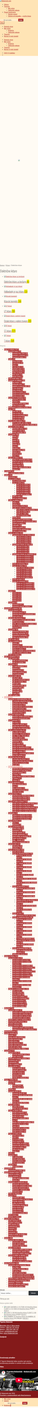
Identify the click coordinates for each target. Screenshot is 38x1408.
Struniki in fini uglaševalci (21, 529)
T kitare (16, 780)
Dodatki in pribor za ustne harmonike (21, 1279)
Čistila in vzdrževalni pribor (22, 460)
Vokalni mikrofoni (15, 1026)
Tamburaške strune (20, 954)
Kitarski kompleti (19, 772)
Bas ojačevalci (14, 720)
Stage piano (17, 616)
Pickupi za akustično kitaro (22, 815)
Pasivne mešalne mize (21, 1055)
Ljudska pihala (18, 1107)
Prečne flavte (18, 1087)
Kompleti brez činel (20, 353)
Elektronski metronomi (20, 1184)
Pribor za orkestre (15, 1194)
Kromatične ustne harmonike (19, 1281)
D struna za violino (23, 539)
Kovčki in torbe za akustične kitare (25, 803)
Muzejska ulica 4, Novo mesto (9, 1326)
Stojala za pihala (19, 1130)
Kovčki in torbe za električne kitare (25, 807)
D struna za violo (22, 550)
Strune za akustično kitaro (22, 854)
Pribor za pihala (15, 1111)
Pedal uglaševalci (19, 745)
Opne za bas (17, 413)
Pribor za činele (18, 373)
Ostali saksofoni (18, 1159)
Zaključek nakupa (13, 10)
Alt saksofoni (17, 1157)
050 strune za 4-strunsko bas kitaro (25, 897)
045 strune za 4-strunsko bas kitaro (25, 893)
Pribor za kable (14, 695)
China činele (17, 361)
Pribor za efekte (19, 751)
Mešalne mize (14, 1053)
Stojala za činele (19, 392)
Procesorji (12, 1228)
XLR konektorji (18, 674)
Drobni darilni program (20, 1178)
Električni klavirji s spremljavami (24, 614)
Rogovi (11, 1153)
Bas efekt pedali (19, 732)
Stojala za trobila (19, 1147)
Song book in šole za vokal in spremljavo (21, 986)
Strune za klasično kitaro (21, 948)
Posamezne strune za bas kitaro (24, 903)
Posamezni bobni (19, 357)
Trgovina (7, 6)
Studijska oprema (19, 109)
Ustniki (16, 1151)
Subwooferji (17, 1076)
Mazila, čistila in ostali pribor (23, 1122)
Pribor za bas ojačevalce (21, 728)
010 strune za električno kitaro (24, 928)
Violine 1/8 (17, 597)
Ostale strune (18, 852)
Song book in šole (15, 958)
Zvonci (15, 456)
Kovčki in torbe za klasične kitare (24, 809)
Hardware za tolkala (16, 380)
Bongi (15, 438)
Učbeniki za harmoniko (20, 998)
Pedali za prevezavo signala (23, 749)
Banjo (15, 823)
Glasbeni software (15, 1223)
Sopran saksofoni (19, 1161)
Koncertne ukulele (19, 1242)
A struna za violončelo (25, 556)
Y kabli (16, 693)
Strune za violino (19, 566)
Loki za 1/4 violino (23, 487)
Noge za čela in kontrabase (22, 519)
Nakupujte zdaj (6, 65)
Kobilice (16, 504)
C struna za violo (22, 548)
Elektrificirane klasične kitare (23, 796)
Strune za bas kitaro (20, 886)
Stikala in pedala (19, 649)
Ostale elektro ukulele (21, 1252)
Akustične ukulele (16, 1240)
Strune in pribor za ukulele (18, 1255)
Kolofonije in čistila (20, 506)
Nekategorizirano (19, 60)
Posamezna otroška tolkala (18, 1049)
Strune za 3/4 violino (24, 575)
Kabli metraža (13, 659)
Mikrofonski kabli (19, 686)
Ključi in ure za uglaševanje (22, 461)
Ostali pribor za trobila (20, 1143)
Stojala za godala (19, 527)
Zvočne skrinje (18, 792)
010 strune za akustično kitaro (24, 860)
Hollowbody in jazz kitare (22, 771)
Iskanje (20, 20)
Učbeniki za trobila (19, 1006)
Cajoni (15, 440)
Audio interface (14, 1221)
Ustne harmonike (19, 170)
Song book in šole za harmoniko (23, 968)
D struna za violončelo (25, 560)
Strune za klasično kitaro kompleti (24, 951)
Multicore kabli (18, 687)
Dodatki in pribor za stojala (22, 1199)
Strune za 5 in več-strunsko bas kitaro (26, 907)
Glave (15, 786)
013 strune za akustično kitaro (24, 872)
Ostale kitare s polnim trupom (23, 776)
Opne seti (16, 411)
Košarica (11, 30)
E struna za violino (23, 541)
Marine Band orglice (20, 1269)
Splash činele (17, 376)
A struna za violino (23, 537)
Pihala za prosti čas (20, 1109)
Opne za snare (18, 417)
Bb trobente (17, 1167)
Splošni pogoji (12, 14)
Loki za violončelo (19, 498)
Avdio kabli (17, 678)
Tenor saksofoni (18, 1163)
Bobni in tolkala (19, 243)
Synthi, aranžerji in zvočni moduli (24, 624)
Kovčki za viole (22, 514)
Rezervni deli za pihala (20, 1128)
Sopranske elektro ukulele (21, 1253)
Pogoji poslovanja (10, 12)
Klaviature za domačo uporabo (23, 620)
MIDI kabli (16, 684)
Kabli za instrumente (20, 660)
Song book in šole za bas (21, 960)
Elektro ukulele (14, 1248)
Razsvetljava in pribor (16, 1170)
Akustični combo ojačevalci (22, 716)
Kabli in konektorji (19, 194)
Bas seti (16, 765)
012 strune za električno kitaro (24, 936)
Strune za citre (18, 914)
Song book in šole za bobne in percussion (22, 963)
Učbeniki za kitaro (19, 1000)
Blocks (15, 436)
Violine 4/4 (17, 601)
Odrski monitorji (18, 1072)
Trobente (12, 1165)
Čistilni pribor (18, 829)
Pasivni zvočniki (18, 1074)
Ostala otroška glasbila (16, 1037)
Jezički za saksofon (20, 1114)
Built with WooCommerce (22, 1395)
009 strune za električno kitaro (24, 924)
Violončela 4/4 (18, 604)
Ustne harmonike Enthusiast (23, 1275)
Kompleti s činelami (20, 355)
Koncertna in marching (17, 398)
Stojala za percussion (20, 394)
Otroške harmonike (15, 1039)
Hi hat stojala (17, 388)
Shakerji (16, 452)
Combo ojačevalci (19, 784)
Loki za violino (18, 483)
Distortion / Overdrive (21, 734)
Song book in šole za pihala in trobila (22, 982)
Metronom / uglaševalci (21, 1190)
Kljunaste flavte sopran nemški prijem (22, 1100)
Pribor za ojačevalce (20, 790)
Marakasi (16, 448)
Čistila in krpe (18, 1136)
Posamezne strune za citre (26, 915)
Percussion (13, 434)
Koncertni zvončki (19, 400)
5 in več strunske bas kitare (22, 761)
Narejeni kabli (14, 676)
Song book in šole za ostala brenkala (21, 978)
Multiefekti (17, 742)
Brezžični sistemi (15, 1010)
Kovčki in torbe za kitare (18, 801)
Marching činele (18, 371)
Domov (2, 265)
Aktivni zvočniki (18, 1068)
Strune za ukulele (19, 1259)
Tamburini (17, 454)
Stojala (12, 1196)
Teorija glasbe (18, 995)
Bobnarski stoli (18, 384)
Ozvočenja (19, 146)
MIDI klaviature (18, 622)
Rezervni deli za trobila (20, 1145)
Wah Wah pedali (19, 755)
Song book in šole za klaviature (24, 971)
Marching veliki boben (20, 404)
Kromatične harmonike (20, 635)
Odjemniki (13, 813)
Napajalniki (17, 645)
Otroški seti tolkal (15, 1047)
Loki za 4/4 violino (23, 492)
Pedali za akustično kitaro (21, 747)
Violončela (12, 603)
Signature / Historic (15, 1282)
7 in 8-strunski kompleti (25, 939)
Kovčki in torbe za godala (22, 508)
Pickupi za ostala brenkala (22, 819)
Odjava (6, 4)
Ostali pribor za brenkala (21, 836)
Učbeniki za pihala (19, 1004)
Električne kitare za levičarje (22, 769)
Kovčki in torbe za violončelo (27, 510)
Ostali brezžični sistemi (21, 1018)
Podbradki (17, 525)
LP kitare (16, 774)
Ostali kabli (17, 689)
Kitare (19, 255)
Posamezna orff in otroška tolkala (24, 425)
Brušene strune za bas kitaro (27, 900)
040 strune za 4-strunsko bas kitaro (25, 889)
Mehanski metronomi (20, 1188)
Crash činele (17, 363)
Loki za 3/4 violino (23, 490)
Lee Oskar (16, 1267)
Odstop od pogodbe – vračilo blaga (19, 16)
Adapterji (16, 668)
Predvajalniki (13, 1062)
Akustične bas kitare (20, 703)
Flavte (11, 1083)
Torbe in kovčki (18, 1149)
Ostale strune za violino (25, 568)
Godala (19, 231)
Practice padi (18, 465)
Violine (12, 591)
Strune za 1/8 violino (24, 574)
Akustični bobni (14, 351)
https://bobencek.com (11, 1333)
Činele (11, 359)
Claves (16, 442)
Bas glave (16, 722)
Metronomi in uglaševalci (18, 1182)
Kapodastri (17, 830)
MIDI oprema (13, 1225)
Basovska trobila (14, 1082)
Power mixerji (17, 1056)
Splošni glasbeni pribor (19, 158)
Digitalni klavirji (15, 610)
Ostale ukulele (18, 1244)
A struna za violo (22, 546)
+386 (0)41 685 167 (12, 1329)
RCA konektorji (18, 670)
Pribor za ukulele (19, 1257)
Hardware (17, 848)
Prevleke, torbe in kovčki (21, 467)
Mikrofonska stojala (20, 1205)
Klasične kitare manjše (21, 800)
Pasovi (16, 1126)
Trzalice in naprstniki (21, 842)
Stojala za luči (18, 1211)
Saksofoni (13, 1155)
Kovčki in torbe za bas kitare (23, 805)
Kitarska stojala (18, 832)
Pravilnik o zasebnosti (7, 1395)
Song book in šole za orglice (22, 975)
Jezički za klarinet (19, 1112)
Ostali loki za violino (24, 494)
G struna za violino (23, 543)
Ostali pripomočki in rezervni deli (24, 521)
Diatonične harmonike (20, 631)
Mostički (16, 518)
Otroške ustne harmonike (17, 1045)
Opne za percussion (20, 415)
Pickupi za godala (19, 523)
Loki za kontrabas (19, 481)
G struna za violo (22, 552)
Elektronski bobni (15, 378)
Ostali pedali (18, 744)
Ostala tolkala (18, 450)
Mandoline (16, 825)
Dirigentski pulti (18, 1197)
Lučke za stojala (18, 1203)
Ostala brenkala (14, 821)
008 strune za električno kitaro (24, 920)
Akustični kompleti (19, 709)
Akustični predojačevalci (21, 718)
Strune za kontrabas (20, 564)
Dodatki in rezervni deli (21, 386)
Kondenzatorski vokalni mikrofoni (24, 1029)
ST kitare (17, 778)
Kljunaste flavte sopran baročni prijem (22, 1096)
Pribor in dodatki (18, 405)
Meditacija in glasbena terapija (20, 407)
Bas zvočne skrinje (19, 724)
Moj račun (11, 8)
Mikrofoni (19, 121)
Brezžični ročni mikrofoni (21, 1014)
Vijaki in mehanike (19, 531)
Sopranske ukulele (19, 1246)
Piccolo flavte (17, 1085)
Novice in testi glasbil (11, 36)
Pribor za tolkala (15, 458)
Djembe (16, 444)
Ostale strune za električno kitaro (25, 945)
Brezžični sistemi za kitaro (22, 1016)
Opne (11, 409)
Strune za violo (18, 579)
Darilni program (14, 1176)
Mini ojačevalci (18, 788)
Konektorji (13, 664)
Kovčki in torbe (18, 1116)
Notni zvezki (17, 991)
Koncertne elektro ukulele (22, 1250)
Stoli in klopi (13, 1215)
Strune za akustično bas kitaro (24, 911)
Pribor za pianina (14, 655)
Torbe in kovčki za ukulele (22, 1261)
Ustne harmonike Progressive (23, 1277)
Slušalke (12, 1230)
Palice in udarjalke (16, 427)
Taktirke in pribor (14, 1217)
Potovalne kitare (19, 713)
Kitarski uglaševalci (20, 834)
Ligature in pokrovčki (20, 1118)
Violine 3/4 (17, 599)
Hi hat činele (18, 367)
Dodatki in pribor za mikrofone (19, 1020)
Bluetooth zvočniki (19, 1070)
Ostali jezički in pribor (20, 1124)
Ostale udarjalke (19, 433)
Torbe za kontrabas (23, 516)
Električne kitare (15, 767)
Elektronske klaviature (17, 618)
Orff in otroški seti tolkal (21, 423)
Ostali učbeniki (18, 993)
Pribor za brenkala (16, 827)
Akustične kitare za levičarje (22, 707)
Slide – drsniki (18, 840)
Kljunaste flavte (14, 1091)
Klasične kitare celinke (21, 798)
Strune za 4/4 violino (24, 577)
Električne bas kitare (16, 757)
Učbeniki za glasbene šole (18, 989)
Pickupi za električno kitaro (22, 817)
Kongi (15, 446)
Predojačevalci (14, 1226)
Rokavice (16, 469)
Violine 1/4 (17, 595)
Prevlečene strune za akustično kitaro (26, 880)
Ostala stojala (18, 1209)
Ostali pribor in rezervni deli (22, 647)
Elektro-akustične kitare (21, 711)
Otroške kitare (14, 1041)
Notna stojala (18, 1207)
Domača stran (8, 27)
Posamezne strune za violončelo (24, 554)
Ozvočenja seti (14, 1060)
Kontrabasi (12, 477)
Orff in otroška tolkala (16, 421)
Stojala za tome (18, 396)
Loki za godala (14, 479)
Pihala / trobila (19, 219)
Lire (15, 1120)
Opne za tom (18, 419)
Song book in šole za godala (22, 966)
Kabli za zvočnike (19, 662)
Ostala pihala (14, 1105)
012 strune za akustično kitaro (24, 868)
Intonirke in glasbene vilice (22, 1186)
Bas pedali (17, 382)
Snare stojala (17, 390)
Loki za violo (17, 496)
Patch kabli (17, 691)
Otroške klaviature (15, 1043)
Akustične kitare (19, 705)
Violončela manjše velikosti (22, 606)
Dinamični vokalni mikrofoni (22, 1027)
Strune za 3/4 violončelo (25, 587)
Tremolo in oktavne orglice (18, 1284)
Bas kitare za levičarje (20, 763)
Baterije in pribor (14, 1174)
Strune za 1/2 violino (24, 570)
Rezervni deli (14, 844)
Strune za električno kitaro (22, 917)
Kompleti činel (18, 369)
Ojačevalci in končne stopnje (19, 1058)
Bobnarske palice (19, 429)
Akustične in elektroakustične (19, 699)
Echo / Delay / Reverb (20, 736)
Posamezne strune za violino (23, 535)
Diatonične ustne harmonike (19, 1265)
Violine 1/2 (17, 593)
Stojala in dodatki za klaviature (23, 651)
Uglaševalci (17, 1192)
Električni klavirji (19, 612)
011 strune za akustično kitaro (24, 864)
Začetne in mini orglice (16, 1286)
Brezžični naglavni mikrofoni (22, 1012)
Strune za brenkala (16, 850)
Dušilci (16, 502)
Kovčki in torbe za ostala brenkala (24, 811)
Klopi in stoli (13, 639)
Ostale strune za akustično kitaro (25, 876)
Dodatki (15, 643)
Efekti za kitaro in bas (17, 730)
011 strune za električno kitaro (24, 932)
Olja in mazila (18, 1141)
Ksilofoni (16, 402)
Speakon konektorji (19, 672)
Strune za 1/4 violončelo (25, 585)
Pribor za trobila (15, 1134)
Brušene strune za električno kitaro (25, 941)
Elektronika (17, 846)
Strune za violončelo (20, 581)
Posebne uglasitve (19, 1273)
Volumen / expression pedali (23, 753)
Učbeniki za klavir (19, 1002)
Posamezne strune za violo (22, 545)
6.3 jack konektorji (19, 666)
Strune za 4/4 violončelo (25, 589)
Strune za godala (15, 533)
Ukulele (19, 182)
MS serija (16, 1271)
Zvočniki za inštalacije (20, 1078)
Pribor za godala (15, 500)
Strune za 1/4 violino (24, 572)
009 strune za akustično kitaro (24, 856)
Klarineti (12, 1089)
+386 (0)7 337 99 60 (12, 1327)
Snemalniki (13, 1232)
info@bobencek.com (11, 1331)
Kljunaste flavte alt (19, 1093)
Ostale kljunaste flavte (20, 1103)
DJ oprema (19, 72)
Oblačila (16, 1180)
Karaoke (12, 1035)
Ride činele (17, 375)
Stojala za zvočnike (20, 1213)
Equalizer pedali (18, 738)
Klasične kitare (15, 794)
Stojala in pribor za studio (17, 1234)
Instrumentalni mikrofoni (17, 1022)
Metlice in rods (18, 431)
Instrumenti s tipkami (19, 207)
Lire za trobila (18, 1140)
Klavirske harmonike (20, 633)
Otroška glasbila (19, 85)
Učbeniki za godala (20, 997)
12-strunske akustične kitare (22, 701)
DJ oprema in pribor (16, 473)
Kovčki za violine (23, 512)
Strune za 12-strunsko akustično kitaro (26, 884)
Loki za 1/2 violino (23, 485)
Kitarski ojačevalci (16, 782)
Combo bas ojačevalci (20, 726)
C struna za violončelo (25, 558)
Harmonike (13, 630)
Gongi (15, 365)
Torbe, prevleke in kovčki (21, 653)
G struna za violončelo (25, 562)
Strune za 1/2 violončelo (25, 583)
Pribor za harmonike (20, 637)
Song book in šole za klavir (22, 973)
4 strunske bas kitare (21, 759)
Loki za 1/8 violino (23, 489)
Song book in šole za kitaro (22, 970)
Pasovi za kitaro (19, 838)
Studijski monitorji (15, 1236)
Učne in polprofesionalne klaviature (20, 627)
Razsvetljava (19, 97)
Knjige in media (19, 133)
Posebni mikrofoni (15, 1024)
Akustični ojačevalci (16, 715)
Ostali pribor (17, 463)
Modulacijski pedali (20, 740)
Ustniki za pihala (19, 1132)
